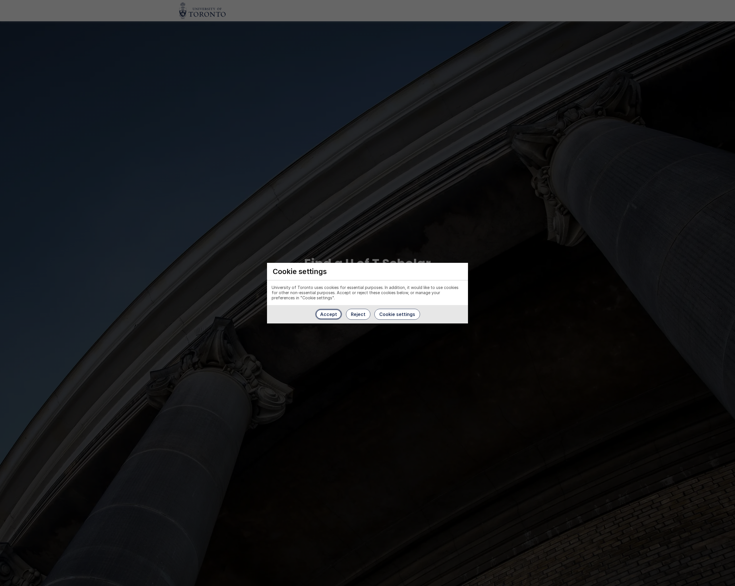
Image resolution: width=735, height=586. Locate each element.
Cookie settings (397, 314)
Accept (328, 314)
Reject (358, 314)
